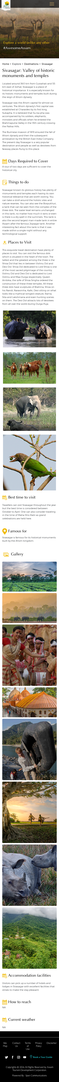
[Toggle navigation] (52, 4)
